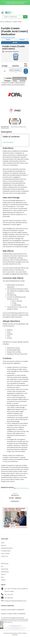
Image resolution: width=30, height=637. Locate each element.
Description (5, 127)
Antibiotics (8, 22)
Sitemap (3, 580)
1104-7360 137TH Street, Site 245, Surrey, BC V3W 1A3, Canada (16, 590)
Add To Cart (26, 71)
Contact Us (4, 556)
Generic (22, 39)
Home (2, 22)
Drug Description (8, 142)
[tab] (5, 127)
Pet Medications (5, 551)
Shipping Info (4, 563)
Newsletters (4, 569)
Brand (8, 39)
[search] (25, 16)
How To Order (5, 553)
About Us (3, 545)
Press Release (5, 572)
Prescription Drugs (6, 548)
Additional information (18, 127)
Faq (2, 566)
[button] (1, 624)
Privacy (3, 574)
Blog (2, 577)
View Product (15, 501)
